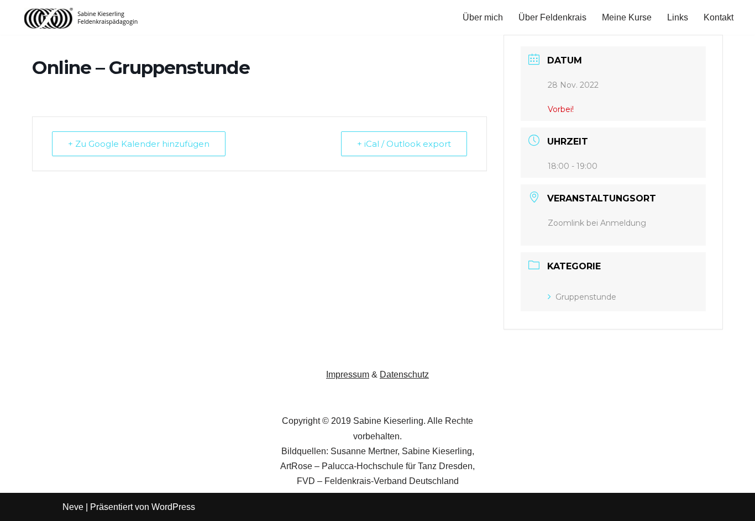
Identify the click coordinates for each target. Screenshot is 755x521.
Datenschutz (404, 374)
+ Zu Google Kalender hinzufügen (138, 144)
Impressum (347, 374)
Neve (72, 507)
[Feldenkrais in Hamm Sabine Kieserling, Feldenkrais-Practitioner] (81, 17)
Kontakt (718, 17)
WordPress (173, 507)
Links (677, 17)
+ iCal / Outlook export (404, 144)
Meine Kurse (627, 17)
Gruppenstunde (585, 297)
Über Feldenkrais (552, 17)
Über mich (483, 17)
